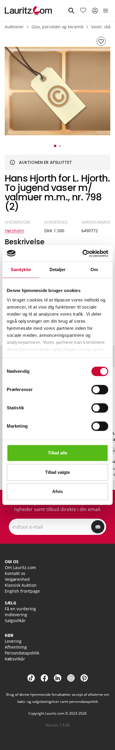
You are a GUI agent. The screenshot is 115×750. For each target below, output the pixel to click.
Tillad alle (57, 452)
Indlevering (16, 614)
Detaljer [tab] (58, 269)
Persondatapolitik (22, 653)
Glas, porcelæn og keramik (57, 26)
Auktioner (14, 26)
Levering (13, 641)
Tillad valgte (57, 472)
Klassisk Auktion (21, 585)
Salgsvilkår (15, 620)
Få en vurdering (20, 608)
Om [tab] (94, 269)
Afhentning (16, 647)
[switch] (99, 389)
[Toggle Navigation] (105, 11)
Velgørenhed (17, 579)
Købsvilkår (15, 659)
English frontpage (22, 591)
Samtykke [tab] (21, 269)
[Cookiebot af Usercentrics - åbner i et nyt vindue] (82, 253)
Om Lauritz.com (20, 567)
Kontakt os (15, 573)
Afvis (57, 491)
